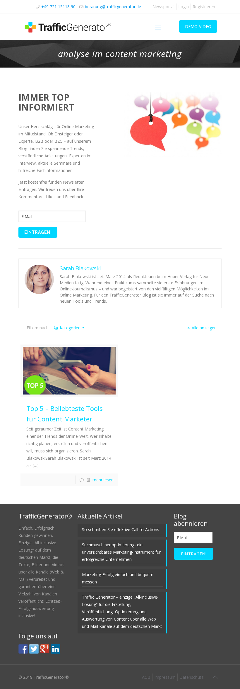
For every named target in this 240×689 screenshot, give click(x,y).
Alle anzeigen (204, 327)
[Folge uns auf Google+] (44, 649)
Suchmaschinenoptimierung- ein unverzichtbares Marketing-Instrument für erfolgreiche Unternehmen (121, 552)
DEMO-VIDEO (198, 26)
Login (183, 6)
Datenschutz (191, 677)
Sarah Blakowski (80, 268)
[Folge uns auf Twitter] (34, 649)
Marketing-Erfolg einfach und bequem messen (117, 578)
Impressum (165, 677)
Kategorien (70, 327)
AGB (146, 677)
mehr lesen (103, 480)
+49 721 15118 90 (58, 6)
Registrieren (204, 6)
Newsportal (163, 6)
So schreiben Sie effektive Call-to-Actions (120, 529)
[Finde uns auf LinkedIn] (55, 649)
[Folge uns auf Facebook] (23, 649)
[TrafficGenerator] (68, 26)
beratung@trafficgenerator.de (113, 6)
